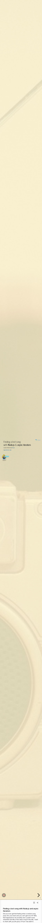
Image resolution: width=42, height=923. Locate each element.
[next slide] (38, 895)
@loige (13, 447)
